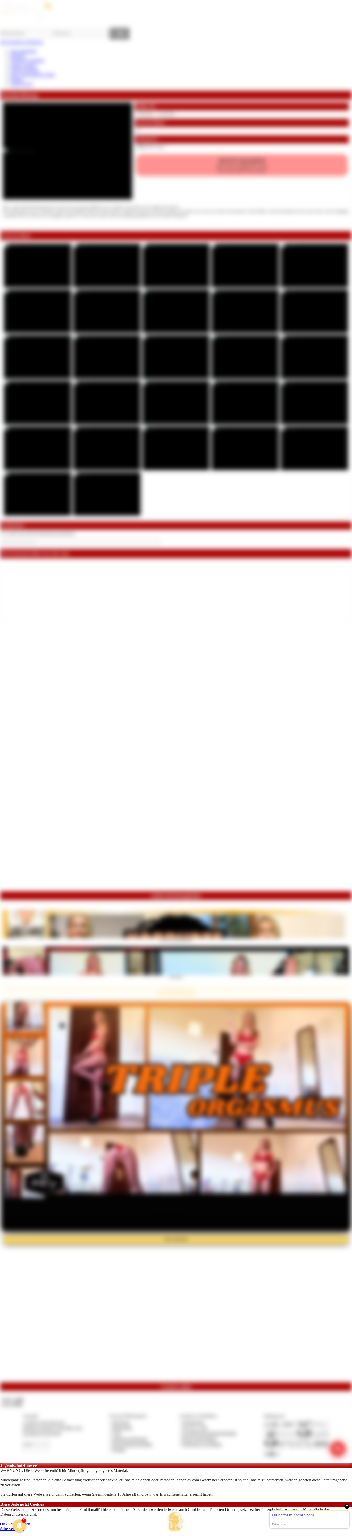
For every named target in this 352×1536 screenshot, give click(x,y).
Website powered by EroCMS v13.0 (52, 1428)
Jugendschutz (193, 1422)
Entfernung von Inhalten (202, 1444)
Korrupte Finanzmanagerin (176, 939)
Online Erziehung (24, 70)
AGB (116, 1433)
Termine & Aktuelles (27, 60)
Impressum (121, 1422)
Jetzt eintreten (176, 1239)
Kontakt (118, 1449)
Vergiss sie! (176, 976)
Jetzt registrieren (23, 51)
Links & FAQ (21, 84)
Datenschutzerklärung (18, 1514)
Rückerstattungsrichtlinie (132, 1444)
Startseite (17, 56)
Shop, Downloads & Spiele (32, 75)
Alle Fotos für (242, 165)
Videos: (12, 1399)
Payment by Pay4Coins (42, 1433)
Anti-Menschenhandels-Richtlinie (209, 1433)
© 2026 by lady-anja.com (43, 1422)
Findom (16, 79)
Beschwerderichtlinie (199, 1439)
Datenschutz (122, 1428)
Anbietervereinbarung (129, 1439)
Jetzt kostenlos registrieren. (22, 42)
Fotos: (12, 1404)
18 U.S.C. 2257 (195, 1428)
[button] (176, 1521)
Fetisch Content (23, 65)
